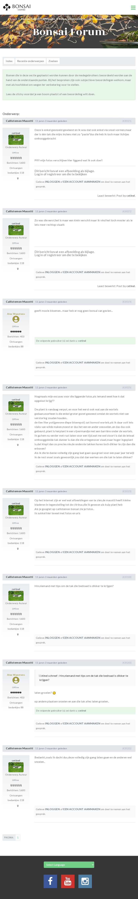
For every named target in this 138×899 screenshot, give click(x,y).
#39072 (127, 211)
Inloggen (52, 181)
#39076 (127, 387)
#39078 (127, 491)
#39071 (127, 121)
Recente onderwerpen (30, 61)
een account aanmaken (81, 181)
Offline (15, 153)
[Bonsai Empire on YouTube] (68, 883)
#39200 (127, 662)
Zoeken (53, 61)
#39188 (127, 577)
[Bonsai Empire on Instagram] (85, 883)
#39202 (127, 748)
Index (9, 61)
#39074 (127, 301)
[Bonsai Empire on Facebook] (50, 883)
